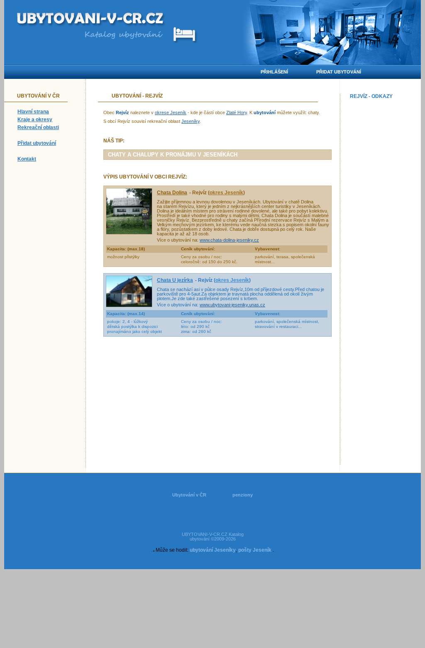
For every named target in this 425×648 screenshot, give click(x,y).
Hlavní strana (33, 112)
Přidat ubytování (36, 143)
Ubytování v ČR (189, 494)
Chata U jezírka (175, 280)
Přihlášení (274, 71)
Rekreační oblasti (38, 127)
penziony (242, 494)
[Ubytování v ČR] (91, 19)
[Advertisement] (383, 226)
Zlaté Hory (236, 112)
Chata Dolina (172, 193)
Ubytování (126, 96)
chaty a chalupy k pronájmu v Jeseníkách (172, 155)
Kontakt (26, 159)
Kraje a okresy (34, 119)
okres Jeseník (226, 193)
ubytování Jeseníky (213, 550)
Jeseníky (190, 121)
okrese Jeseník (170, 112)
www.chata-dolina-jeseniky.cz (229, 239)
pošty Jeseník (254, 550)
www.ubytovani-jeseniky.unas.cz (232, 304)
